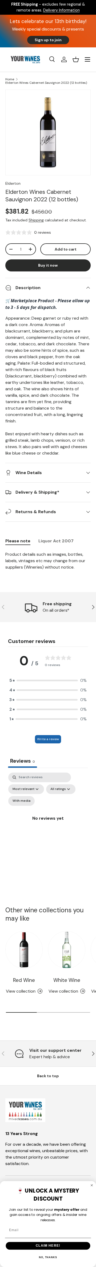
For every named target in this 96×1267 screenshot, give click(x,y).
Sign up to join (48, 39)
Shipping (36, 220)
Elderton (13, 183)
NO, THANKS (48, 1257)
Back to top (48, 1075)
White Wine (66, 980)
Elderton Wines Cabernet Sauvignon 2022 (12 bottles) (46, 82)
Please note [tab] (17, 541)
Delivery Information (61, 10)
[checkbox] (21, 801)
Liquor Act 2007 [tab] (56, 541)
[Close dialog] (92, 1185)
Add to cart (66, 249)
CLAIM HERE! (48, 1245)
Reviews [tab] (22, 760)
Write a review (48, 739)
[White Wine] (66, 949)
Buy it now (48, 265)
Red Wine (24, 980)
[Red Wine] (24, 949)
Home (9, 79)
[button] (76, 59)
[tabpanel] (48, 560)
